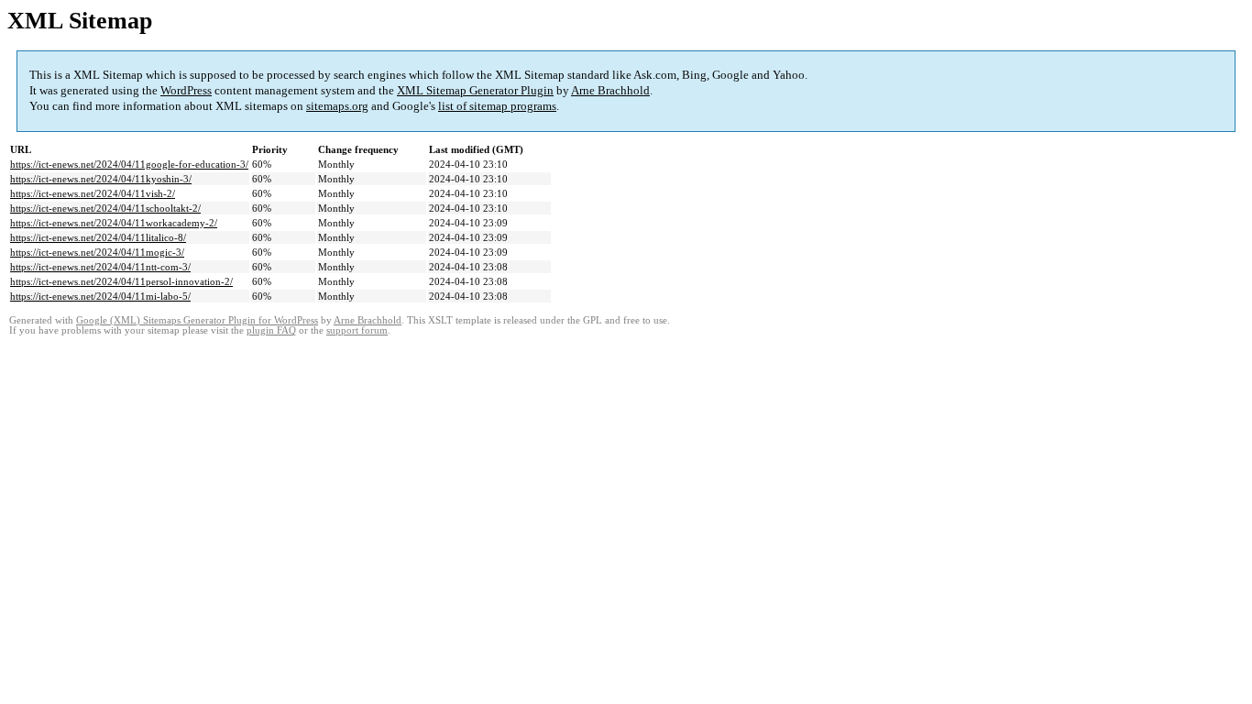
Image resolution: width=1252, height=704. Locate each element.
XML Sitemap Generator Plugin (475, 90)
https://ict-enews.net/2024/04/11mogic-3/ (97, 252)
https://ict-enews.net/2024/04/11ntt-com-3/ (100, 266)
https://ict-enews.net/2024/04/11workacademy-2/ (113, 222)
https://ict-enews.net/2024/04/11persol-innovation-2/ (121, 281)
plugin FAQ (271, 330)
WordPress (186, 90)
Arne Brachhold (610, 90)
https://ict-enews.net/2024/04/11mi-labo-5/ (100, 296)
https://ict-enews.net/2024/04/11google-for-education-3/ (129, 164)
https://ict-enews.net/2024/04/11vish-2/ (92, 193)
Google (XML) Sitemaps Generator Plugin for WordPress (197, 320)
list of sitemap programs (497, 106)
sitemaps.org (337, 106)
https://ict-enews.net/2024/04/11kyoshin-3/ (101, 178)
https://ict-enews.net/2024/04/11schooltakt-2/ (105, 208)
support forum (357, 330)
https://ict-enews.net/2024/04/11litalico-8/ (98, 237)
